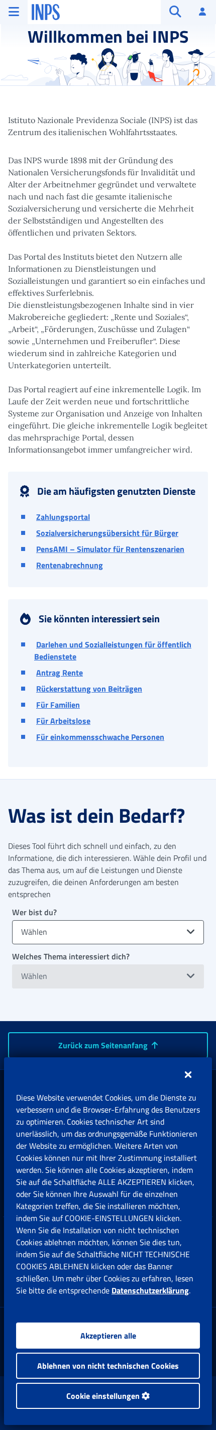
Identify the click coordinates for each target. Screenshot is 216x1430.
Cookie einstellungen (104, 1396)
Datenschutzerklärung (150, 1290)
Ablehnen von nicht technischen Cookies (108, 1366)
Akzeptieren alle (108, 1336)
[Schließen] (188, 1074)
